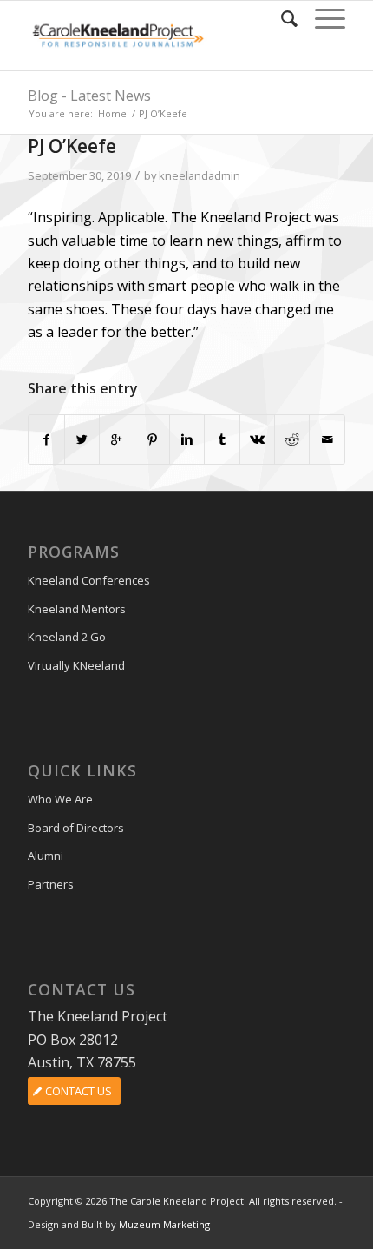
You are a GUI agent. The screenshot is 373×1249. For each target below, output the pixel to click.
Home (112, 113)
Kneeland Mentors (77, 609)
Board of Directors (76, 828)
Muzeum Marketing (164, 1224)
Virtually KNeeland (76, 665)
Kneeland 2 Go (67, 636)
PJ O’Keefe (72, 146)
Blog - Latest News (89, 95)
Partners (51, 884)
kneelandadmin (199, 175)
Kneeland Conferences (89, 580)
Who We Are (60, 799)
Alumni (45, 855)
